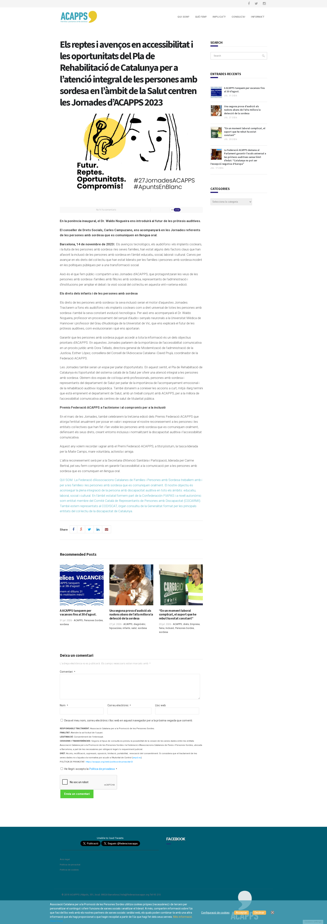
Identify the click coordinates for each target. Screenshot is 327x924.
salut (134, 628)
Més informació (182, 916)
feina (161, 628)
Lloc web (160, 705)
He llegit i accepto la (90, 768)
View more (56, 920)
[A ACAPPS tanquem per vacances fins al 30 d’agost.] (82, 586)
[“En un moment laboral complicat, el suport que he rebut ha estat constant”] (181, 586)
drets (186, 624)
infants (126, 628)
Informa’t (257, 16)
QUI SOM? (183, 16)
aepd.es (137, 757)
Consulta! (238, 16)
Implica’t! (219, 16)
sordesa (64, 624)
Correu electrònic (119, 705)
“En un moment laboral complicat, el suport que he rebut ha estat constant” (177, 614)
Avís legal (65, 859)
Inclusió (170, 628)
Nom (64, 705)
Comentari (67, 671)
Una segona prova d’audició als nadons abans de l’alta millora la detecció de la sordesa (131, 614)
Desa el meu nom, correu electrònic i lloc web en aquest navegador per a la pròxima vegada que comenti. (128, 720)
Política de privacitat (70, 864)
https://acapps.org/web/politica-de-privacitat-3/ (109, 762)
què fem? (201, 16)
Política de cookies (69, 869)
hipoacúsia (115, 628)
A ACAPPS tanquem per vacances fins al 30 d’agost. (78, 612)
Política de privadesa (102, 768)
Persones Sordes (93, 620)
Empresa (195, 624)
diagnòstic (139, 624)
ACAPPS (78, 620)
